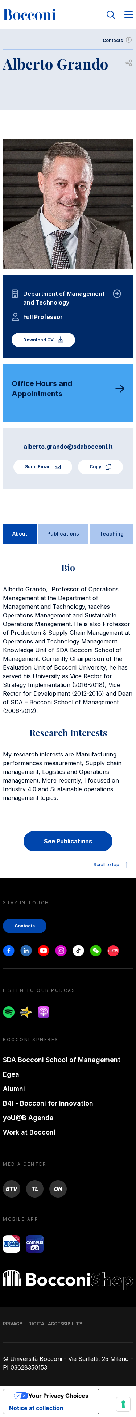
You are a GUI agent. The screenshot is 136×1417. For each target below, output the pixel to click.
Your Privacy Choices (58, 1395)
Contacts (113, 40)
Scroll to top (106, 864)
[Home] (30, 15)
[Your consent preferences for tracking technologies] (123, 1404)
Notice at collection (36, 1408)
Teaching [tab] (111, 534)
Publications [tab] (63, 534)
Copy (96, 466)
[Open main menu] (128, 15)
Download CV (39, 340)
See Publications (68, 841)
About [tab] (19, 534)
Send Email (38, 466)
